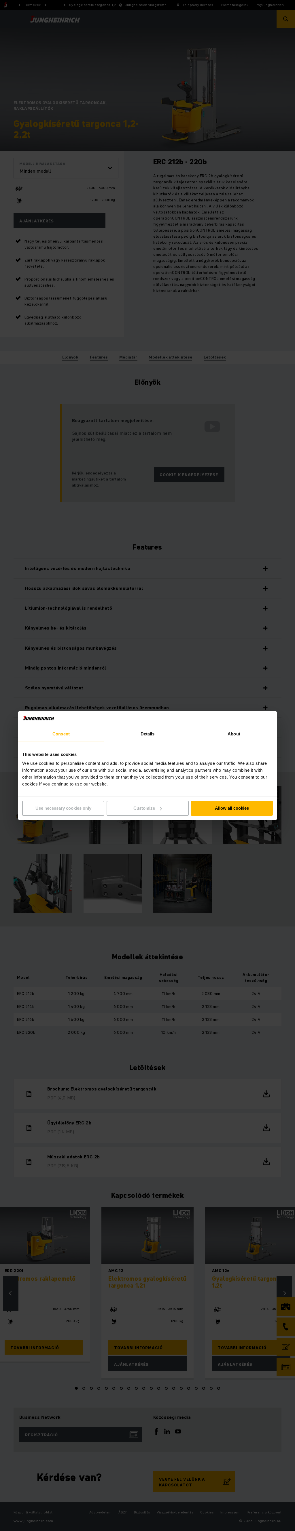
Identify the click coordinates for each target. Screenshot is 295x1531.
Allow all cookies (232, 808)
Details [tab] (148, 733)
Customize (144, 808)
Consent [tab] (61, 733)
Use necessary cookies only (63, 808)
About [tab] (234, 733)
